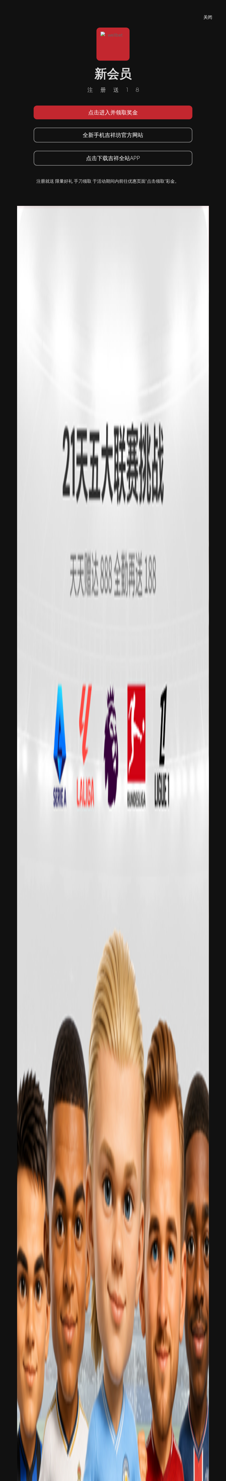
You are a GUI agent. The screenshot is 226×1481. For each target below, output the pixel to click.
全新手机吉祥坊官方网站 (113, 135)
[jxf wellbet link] (113, 946)
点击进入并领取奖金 (113, 112)
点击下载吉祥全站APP (113, 158)
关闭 (207, 17)
